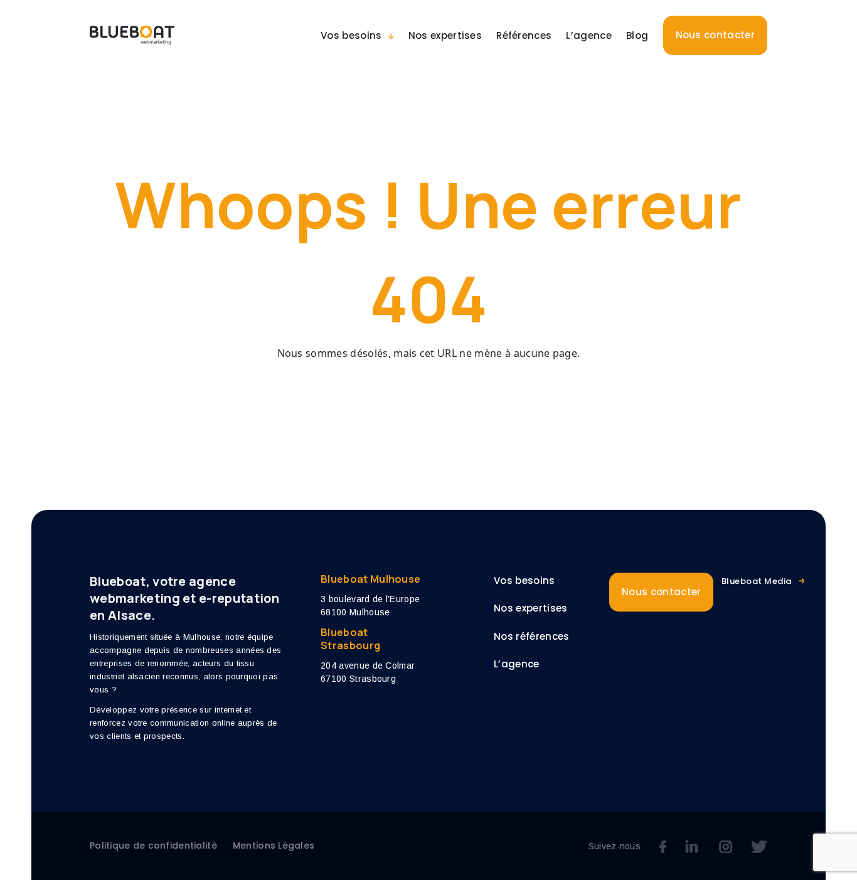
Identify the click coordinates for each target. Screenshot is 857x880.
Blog (637, 35)
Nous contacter (715, 34)
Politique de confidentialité (153, 845)
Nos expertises (445, 35)
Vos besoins (351, 35)
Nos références (531, 636)
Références (523, 35)
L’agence (589, 35)
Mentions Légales (273, 845)
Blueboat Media (756, 581)
